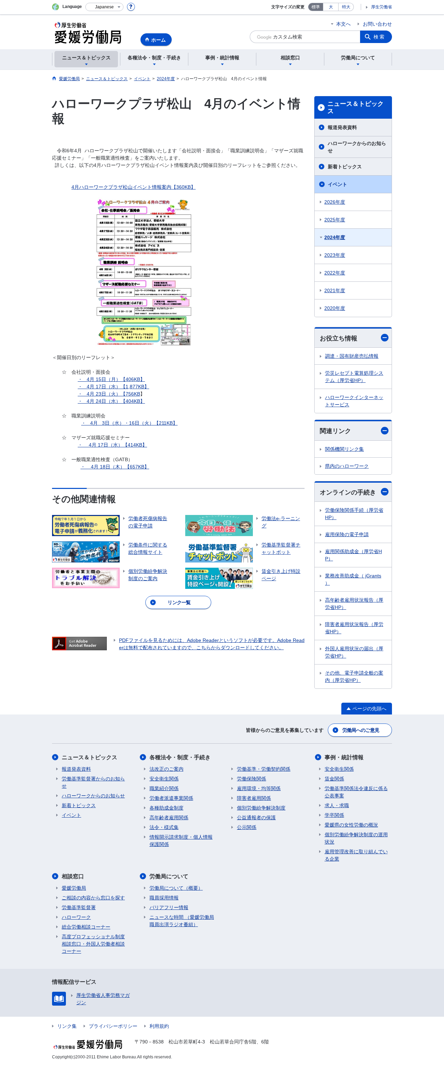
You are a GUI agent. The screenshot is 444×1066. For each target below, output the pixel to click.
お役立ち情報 (338, 338)
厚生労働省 (381, 7)
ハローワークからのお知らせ (357, 147)
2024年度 (334, 237)
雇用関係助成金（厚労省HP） (353, 555)
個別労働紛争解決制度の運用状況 (356, 838)
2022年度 (334, 273)
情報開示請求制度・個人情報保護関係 (181, 840)
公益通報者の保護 (256, 817)
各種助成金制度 (166, 808)
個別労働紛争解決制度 (261, 808)
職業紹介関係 (164, 788)
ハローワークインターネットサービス (354, 401)
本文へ (343, 24)
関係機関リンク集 (344, 449)
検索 (379, 37)
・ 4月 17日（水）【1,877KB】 (113, 386)
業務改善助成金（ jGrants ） (353, 579)
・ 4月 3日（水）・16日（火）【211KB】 (129, 423)
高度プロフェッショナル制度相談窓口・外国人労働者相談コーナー (93, 944)
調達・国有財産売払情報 (351, 356)
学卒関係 (334, 815)
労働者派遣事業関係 (171, 798)
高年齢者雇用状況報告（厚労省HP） (354, 603)
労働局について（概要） (176, 888)
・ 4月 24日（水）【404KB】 (111, 401)
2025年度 (334, 219)
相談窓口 (73, 876)
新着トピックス (345, 166)
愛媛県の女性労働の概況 (351, 825)
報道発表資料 (342, 127)
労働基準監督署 (79, 907)
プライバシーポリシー (113, 1026)
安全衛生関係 (164, 778)
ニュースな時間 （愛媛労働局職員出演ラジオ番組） (182, 920)
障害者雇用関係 (254, 798)
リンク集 (67, 1026)
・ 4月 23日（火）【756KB (109, 394)
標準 (315, 7)
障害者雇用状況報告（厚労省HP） (354, 627)
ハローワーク (76, 917)
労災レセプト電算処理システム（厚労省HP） (354, 376)
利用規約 (159, 1026)
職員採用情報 (164, 897)
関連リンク (335, 431)
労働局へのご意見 (360, 730)
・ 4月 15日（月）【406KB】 (111, 379)
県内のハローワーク (347, 466)
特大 (346, 7)
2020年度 (334, 308)
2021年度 (334, 290)
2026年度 (334, 202)
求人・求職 (337, 805)
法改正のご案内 (166, 769)
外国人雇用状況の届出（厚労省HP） (354, 652)
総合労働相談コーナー (86, 927)
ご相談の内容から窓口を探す (93, 897)
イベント (337, 184)
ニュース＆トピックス (355, 107)
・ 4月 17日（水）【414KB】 (112, 445)
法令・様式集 (164, 827)
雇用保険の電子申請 (347, 534)
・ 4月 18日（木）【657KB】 (114, 466)
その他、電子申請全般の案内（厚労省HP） (354, 676)
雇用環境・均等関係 (259, 788)
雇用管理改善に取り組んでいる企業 (356, 855)
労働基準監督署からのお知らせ (93, 782)
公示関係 (246, 827)
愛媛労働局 (74, 888)
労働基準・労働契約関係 (263, 769)
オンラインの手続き (348, 492)
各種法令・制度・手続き (180, 757)
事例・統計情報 (344, 757)
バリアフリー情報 (169, 907)
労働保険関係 (251, 778)
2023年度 (334, 255)
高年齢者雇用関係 (169, 817)
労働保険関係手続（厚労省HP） (354, 513)
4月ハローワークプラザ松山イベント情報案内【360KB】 (133, 187)
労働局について (169, 876)
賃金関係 (334, 778)
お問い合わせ (377, 24)
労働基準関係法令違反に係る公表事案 (356, 792)
